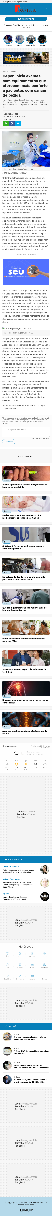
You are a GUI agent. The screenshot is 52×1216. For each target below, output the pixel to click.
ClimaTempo (45, 748)
